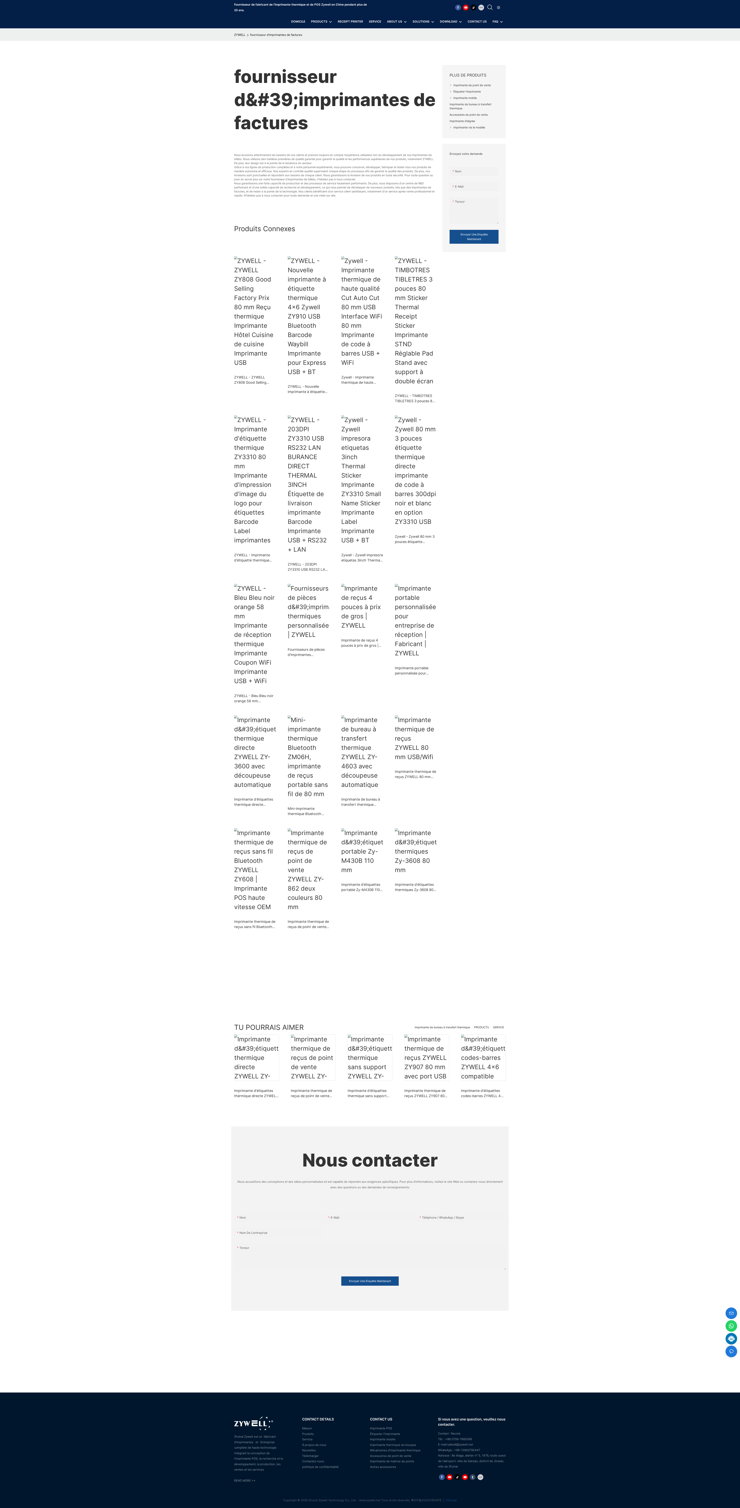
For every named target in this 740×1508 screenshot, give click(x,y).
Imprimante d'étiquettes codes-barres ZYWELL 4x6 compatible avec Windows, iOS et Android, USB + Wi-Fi (483, 1093)
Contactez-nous (313, 1461)
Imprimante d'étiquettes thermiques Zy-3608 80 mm (414, 887)
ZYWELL (239, 35)
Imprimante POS (381, 1428)
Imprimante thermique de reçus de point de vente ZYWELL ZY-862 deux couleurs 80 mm (308, 924)
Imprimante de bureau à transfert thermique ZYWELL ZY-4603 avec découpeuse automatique (361, 802)
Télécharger (310, 1456)
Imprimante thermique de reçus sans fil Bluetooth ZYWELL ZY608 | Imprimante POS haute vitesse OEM (254, 924)
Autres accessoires (383, 1467)
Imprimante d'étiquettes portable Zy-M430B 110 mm (360, 887)
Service (307, 1439)
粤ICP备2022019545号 (426, 1500)
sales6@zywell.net (460, 1444)
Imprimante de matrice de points (392, 1461)
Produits (308, 1434)
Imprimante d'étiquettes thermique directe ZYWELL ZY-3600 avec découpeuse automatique (254, 802)
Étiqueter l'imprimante (385, 1434)
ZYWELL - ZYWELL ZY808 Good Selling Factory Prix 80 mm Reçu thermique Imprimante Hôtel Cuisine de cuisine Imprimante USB (254, 380)
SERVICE (498, 1027)
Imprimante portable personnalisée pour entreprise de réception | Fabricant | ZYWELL (415, 671)
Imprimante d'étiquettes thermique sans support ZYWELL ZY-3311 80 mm (368, 1093)
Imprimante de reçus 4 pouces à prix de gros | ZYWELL (359, 643)
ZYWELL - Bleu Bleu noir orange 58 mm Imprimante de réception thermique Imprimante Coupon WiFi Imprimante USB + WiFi (254, 699)
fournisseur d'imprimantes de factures (276, 35)
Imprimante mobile (382, 1439)
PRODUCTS (481, 1027)
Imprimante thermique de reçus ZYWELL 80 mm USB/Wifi (415, 774)
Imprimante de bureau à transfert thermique (442, 1027)
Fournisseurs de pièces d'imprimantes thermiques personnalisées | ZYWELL (308, 652)
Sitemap (451, 1500)
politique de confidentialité (320, 1467)
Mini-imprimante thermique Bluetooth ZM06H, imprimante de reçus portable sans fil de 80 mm (308, 811)
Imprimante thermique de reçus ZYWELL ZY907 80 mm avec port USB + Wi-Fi (426, 1093)
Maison (307, 1428)
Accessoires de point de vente (390, 1456)
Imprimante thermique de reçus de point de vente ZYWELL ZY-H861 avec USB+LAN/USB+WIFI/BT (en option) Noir (311, 1093)
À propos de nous (314, 1445)
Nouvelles (309, 1450)
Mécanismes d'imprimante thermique (395, 1450)
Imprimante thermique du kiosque (393, 1445)
